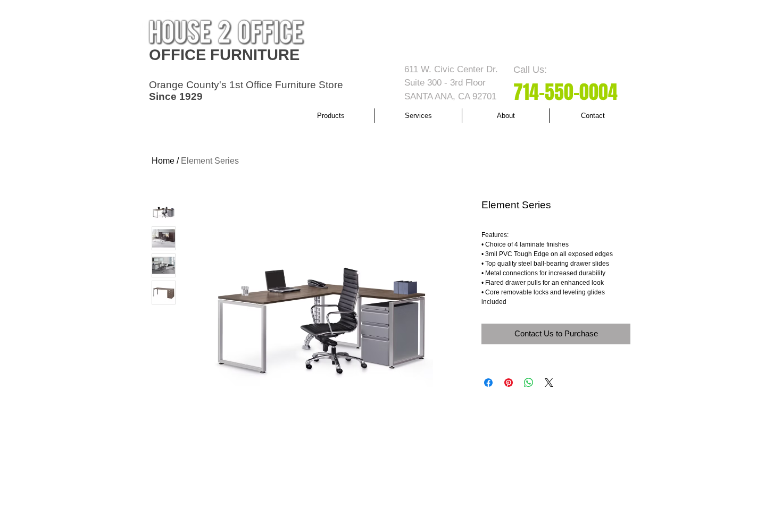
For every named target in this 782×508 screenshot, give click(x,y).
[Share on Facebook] (488, 382)
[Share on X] (549, 382)
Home (163, 160)
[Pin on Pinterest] (508, 382)
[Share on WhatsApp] (528, 382)
